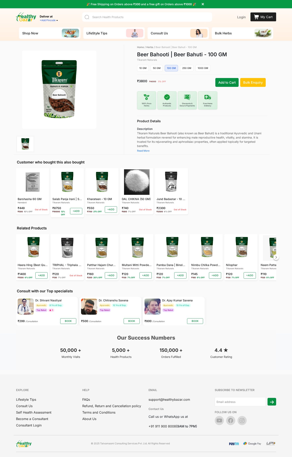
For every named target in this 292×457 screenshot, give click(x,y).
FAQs (86, 399)
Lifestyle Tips (26, 399)
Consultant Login (29, 425)
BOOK (68, 320)
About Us (89, 419)
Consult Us (24, 406)
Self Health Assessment (33, 412)
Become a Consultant (32, 419)
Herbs (149, 47)
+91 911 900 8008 (162, 426)
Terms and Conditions (98, 412)
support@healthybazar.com (169, 399)
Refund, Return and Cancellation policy (111, 406)
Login (241, 17)
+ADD (76, 211)
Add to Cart (227, 82)
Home (140, 47)
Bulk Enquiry (253, 82)
